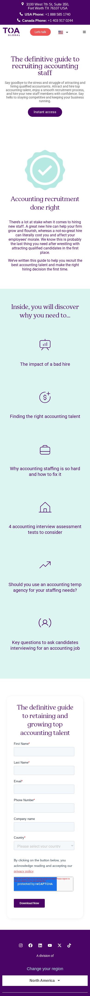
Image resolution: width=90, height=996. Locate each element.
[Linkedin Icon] (40, 945)
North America (42, 980)
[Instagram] (21, 945)
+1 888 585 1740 (57, 14)
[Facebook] (30, 945)
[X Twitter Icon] (59, 945)
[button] (84, 32)
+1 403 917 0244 (60, 20)
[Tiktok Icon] (69, 945)
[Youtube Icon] (50, 945)
